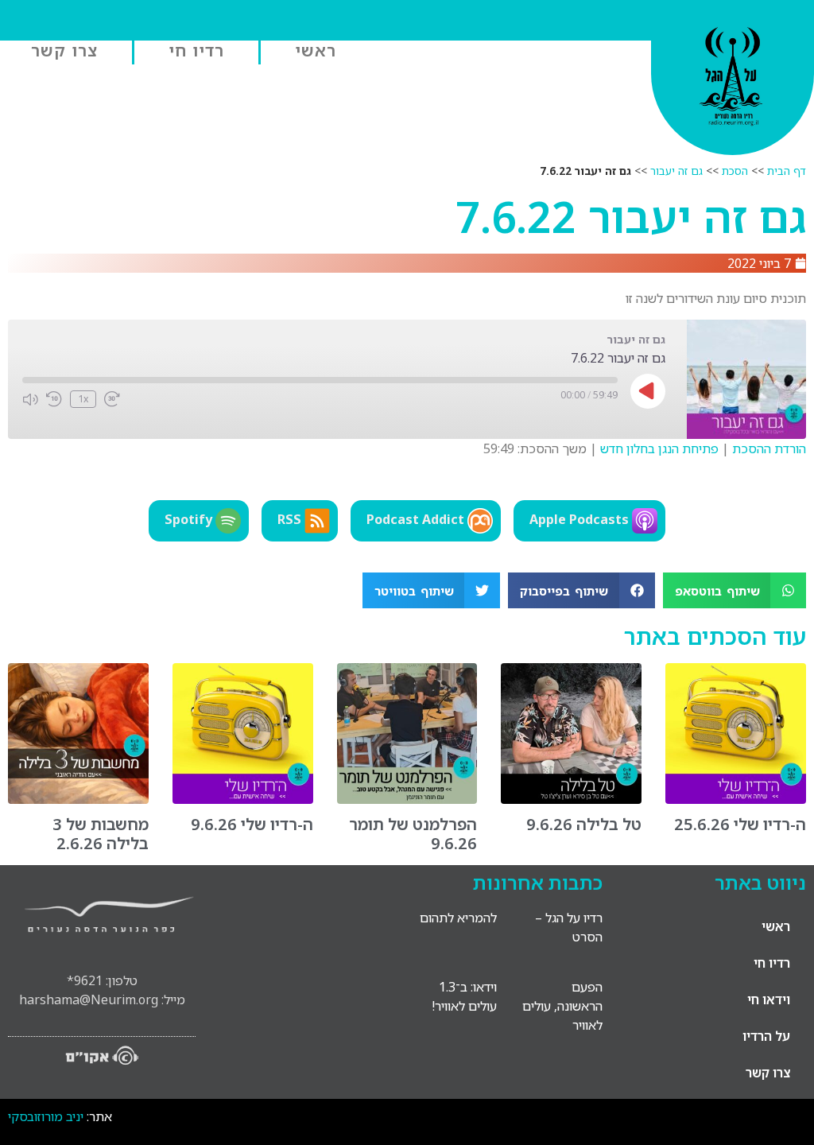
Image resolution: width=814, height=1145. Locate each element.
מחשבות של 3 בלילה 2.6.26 (100, 833)
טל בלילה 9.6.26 (584, 824)
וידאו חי (768, 999)
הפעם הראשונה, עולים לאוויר (562, 1006)
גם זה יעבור (676, 170)
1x (83, 399)
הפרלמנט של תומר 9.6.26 (413, 833)
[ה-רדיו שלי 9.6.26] (242, 799)
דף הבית (786, 170)
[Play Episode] (647, 391)
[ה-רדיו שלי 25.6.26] (735, 799)
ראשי (315, 50)
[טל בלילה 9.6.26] (571, 799)
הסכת (735, 170)
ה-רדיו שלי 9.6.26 (252, 824)
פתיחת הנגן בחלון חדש (659, 448)
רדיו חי (196, 50)
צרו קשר (64, 50)
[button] (735, 590)
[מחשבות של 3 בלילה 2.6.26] (78, 799)
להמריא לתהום (458, 917)
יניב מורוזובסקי (45, 1116)
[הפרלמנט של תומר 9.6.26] (407, 799)
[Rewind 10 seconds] (54, 399)
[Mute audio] (30, 399)
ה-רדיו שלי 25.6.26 (740, 824)
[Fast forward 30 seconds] (112, 399)
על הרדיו (766, 1036)
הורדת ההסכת (769, 448)
